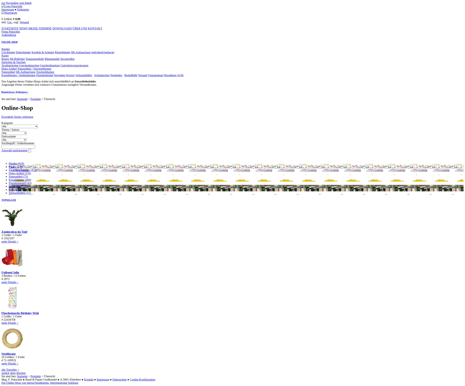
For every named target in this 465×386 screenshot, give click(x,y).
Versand (24, 22)
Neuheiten (116, 75)
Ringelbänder (62, 52)
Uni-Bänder (8, 52)
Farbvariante (8, 136)
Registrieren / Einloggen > (14, 92)
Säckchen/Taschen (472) (23, 170)
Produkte (36, 99)
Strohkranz (8, 353)
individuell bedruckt (102, 52)
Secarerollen (67, 58)
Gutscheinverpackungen (74, 65)
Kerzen (70, 75)
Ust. (9, 22)
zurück (5, 373)
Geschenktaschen (29, 65)
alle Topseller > (10, 369)
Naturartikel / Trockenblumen (34, 68)
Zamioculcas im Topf (14, 231)
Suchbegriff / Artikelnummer (17, 143)
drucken (21, 373)
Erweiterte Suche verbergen (17, 116)
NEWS (23, 28)
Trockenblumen (45, 72)
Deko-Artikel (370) (20, 173)
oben (13, 373)
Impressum (7, 9)
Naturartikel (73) (18, 176)
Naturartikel (8, 72)
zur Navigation (10, 3)
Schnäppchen (102, 75)
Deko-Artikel (9, 68)
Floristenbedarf (44, 75)
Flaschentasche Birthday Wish (20, 313)
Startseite (22, 99)
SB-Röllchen (17, 58)
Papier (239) (16, 166)
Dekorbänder (23, 52)
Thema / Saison (10, 129)
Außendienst (8, 34)
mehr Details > (9, 241)
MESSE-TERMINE (40, 28)
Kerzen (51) (16, 189)
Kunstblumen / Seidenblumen (18, 75)
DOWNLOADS (62, 28)
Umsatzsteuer (155, 75)
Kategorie (7, 123)
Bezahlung (170, 75)
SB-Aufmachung (81, 52)
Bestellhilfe (130, 75)
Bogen (5, 58)
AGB (180, 75)
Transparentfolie (34, 58)
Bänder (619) (16, 163)
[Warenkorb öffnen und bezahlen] (9, 12)
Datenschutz (119, 379)
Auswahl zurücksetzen (14, 150)
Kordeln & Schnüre (43, 52)
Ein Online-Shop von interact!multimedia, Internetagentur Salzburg (39, 382)
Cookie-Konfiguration (142, 379)
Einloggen (23, 9)
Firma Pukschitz (10, 31)
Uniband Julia (10, 272)
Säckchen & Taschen (13, 62)
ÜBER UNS (79, 28)
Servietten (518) (18, 186)
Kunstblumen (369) (20, 179)
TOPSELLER (8, 200)
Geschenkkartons (50, 65)
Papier (5, 55)
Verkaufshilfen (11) (20, 192)
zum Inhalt (25, 3)
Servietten (60, 75)
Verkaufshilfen (83, 75)
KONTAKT (95, 28)
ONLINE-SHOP (9, 42)
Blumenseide (52, 58)
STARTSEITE (10, 28)
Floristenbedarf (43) (20, 183)
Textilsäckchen (10, 65)
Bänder (5, 49)
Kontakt (88, 379)
